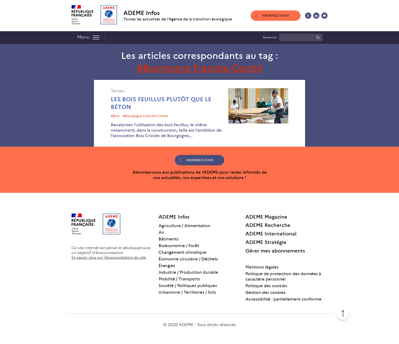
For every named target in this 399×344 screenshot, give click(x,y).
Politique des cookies (266, 285)
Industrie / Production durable (188, 272)
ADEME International (271, 234)
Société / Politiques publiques (188, 285)
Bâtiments (169, 238)
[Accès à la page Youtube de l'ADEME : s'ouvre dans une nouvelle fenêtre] (324, 15)
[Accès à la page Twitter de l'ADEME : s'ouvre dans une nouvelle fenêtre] (308, 15)
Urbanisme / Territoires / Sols (187, 292)
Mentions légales (261, 267)
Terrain (117, 90)
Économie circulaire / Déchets (188, 258)
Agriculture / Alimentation (184, 225)
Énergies (167, 265)
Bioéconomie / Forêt (179, 245)
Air (161, 232)
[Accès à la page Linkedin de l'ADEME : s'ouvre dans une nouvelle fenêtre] (316, 15)
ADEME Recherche (267, 225)
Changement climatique (182, 252)
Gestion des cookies (265, 292)
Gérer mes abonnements (275, 251)
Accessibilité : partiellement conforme (283, 299)
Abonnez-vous (275, 15)
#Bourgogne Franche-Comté (145, 116)
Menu (83, 37)
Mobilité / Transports (179, 278)
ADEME (186, 324)
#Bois (115, 116)
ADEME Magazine (266, 217)
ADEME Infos (141, 13)
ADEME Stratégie (265, 242)
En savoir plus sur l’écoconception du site (108, 257)
